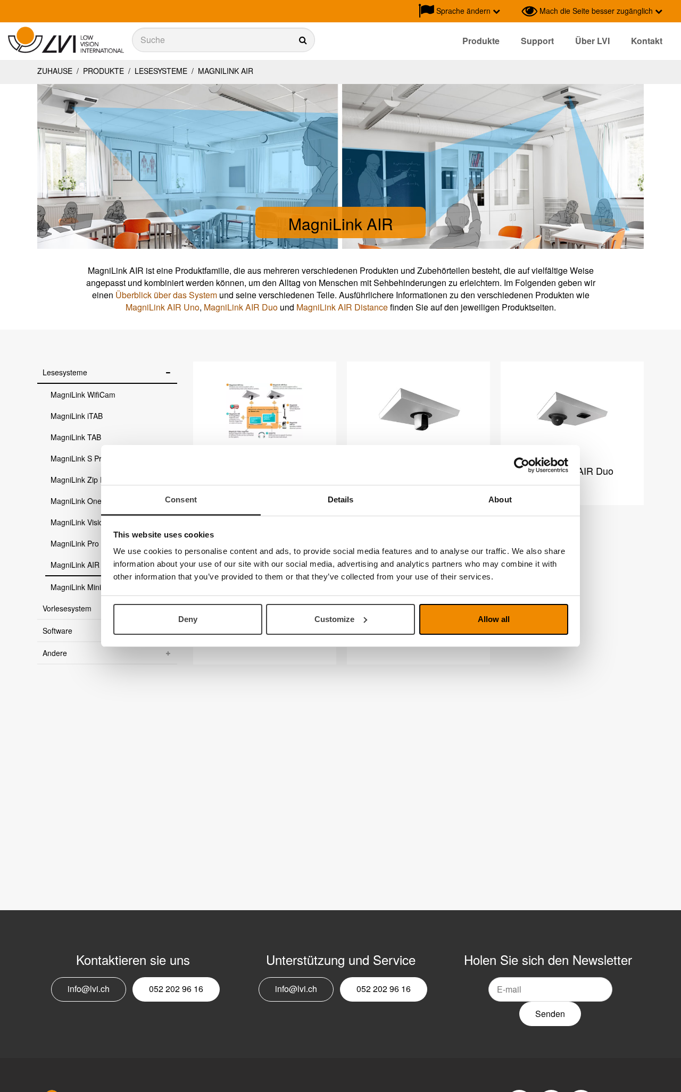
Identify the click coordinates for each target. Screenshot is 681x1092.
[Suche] (223, 40)
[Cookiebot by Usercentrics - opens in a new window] (521, 465)
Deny (187, 619)
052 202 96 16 (176, 988)
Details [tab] (341, 499)
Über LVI (592, 41)
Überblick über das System (166, 295)
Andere (55, 653)
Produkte (481, 41)
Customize (334, 619)
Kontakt (646, 41)
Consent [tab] (181, 499)
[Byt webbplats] (510, 11)
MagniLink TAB (76, 437)
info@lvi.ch (89, 988)
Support (537, 41)
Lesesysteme (160, 70)
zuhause (54, 70)
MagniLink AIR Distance (342, 307)
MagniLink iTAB (77, 415)
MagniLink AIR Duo (241, 307)
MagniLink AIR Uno (163, 307)
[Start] (66, 40)
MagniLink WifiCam (83, 394)
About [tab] (500, 499)
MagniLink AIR (224, 70)
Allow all (494, 619)
